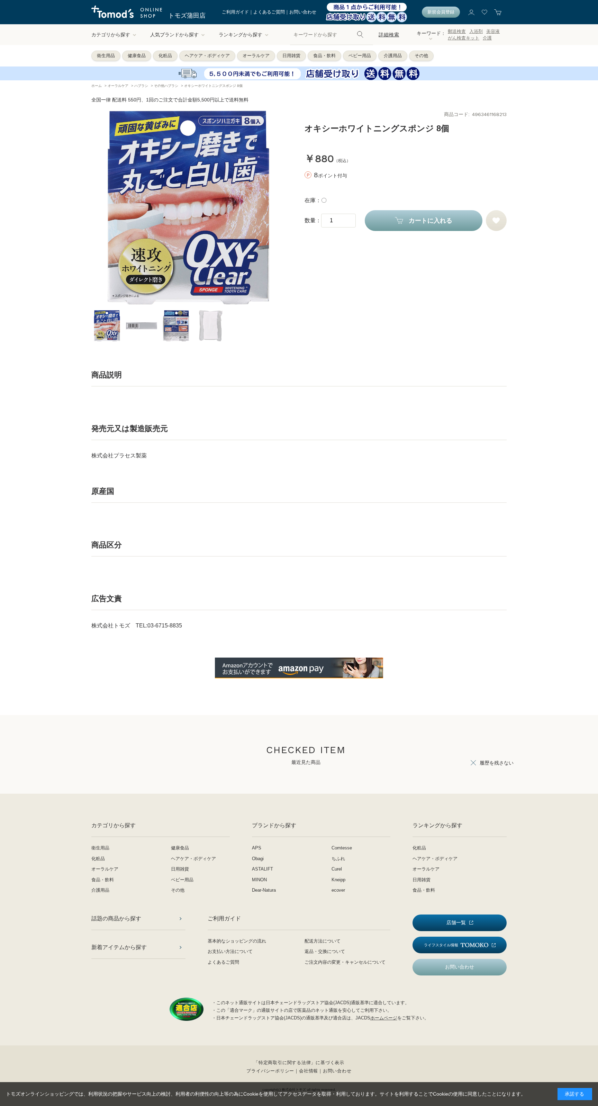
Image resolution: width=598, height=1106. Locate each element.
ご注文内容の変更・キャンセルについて (345, 962)
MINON (259, 879)
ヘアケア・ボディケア (207, 55)
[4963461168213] (107, 325)
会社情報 (308, 1070)
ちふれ (338, 858)
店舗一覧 (456, 922)
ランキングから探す (240, 34)
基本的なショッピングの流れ (237, 941)
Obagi (258, 858)
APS (256, 847)
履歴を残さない (497, 763)
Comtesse (342, 847)
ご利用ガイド (235, 12)
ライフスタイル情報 (441, 945)
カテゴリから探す (110, 34)
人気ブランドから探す (174, 34)
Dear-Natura (264, 890)
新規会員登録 (440, 12)
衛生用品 (106, 55)
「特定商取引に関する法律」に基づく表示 (299, 1062)
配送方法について (323, 941)
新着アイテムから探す (119, 947)
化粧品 (165, 55)
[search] (360, 34)
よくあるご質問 (269, 12)
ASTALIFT (262, 869)
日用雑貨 (291, 55)
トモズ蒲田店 (187, 15)
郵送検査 (457, 31)
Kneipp (338, 879)
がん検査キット (463, 38)
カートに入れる (430, 220)
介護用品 (393, 55)
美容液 (493, 31)
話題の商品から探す (116, 918)
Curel (337, 869)
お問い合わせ (302, 12)
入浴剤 (476, 31)
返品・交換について (325, 951)
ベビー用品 (359, 55)
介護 (487, 38)
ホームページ (383, 1017)
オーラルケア (256, 55)
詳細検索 (389, 34)
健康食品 (137, 55)
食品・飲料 (324, 55)
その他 (421, 55)
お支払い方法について (230, 951)
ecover (338, 890)
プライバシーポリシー (270, 1070)
